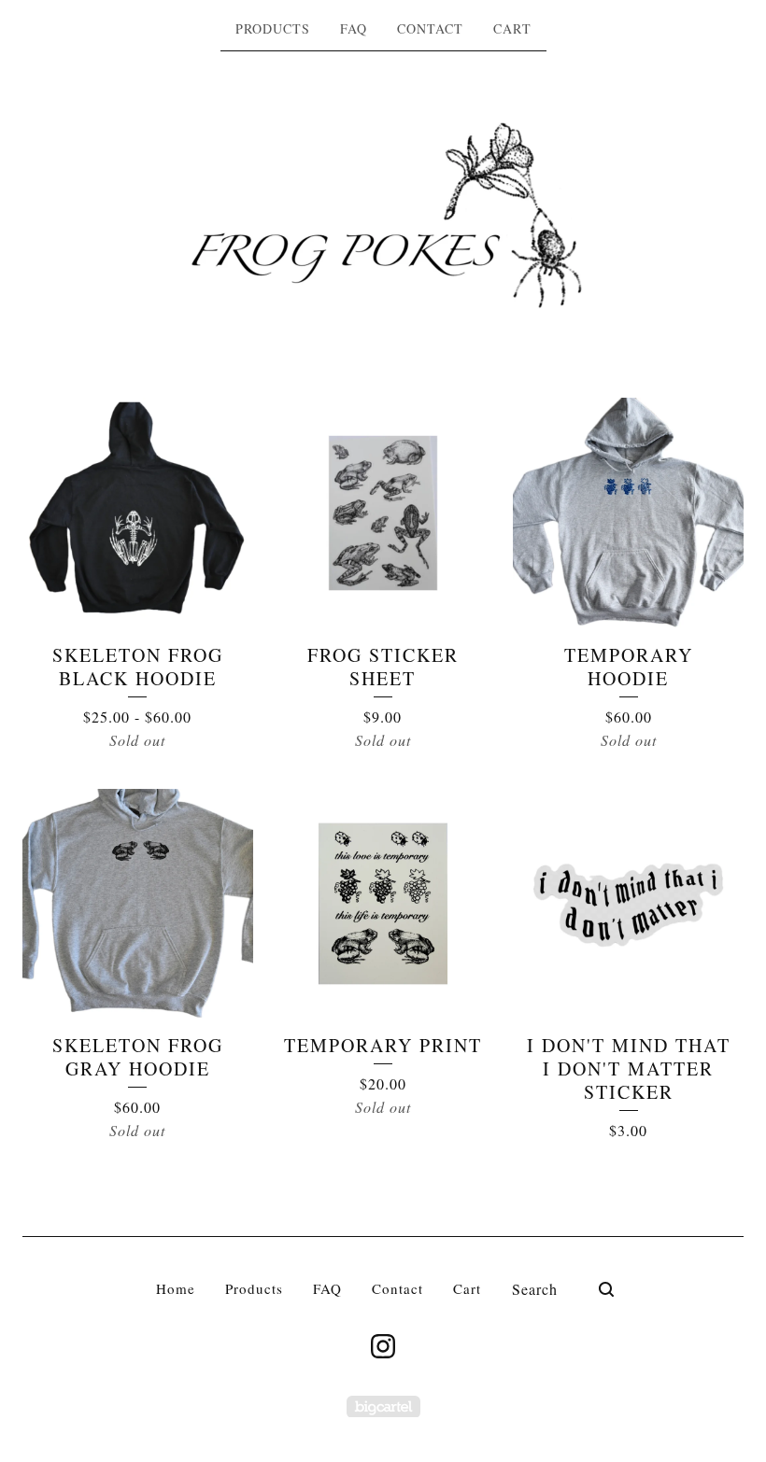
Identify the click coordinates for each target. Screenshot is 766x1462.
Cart (512, 28)
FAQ (353, 28)
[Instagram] (383, 1346)
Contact (430, 28)
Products (272, 28)
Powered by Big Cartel (383, 1406)
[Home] (383, 215)
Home (175, 1288)
